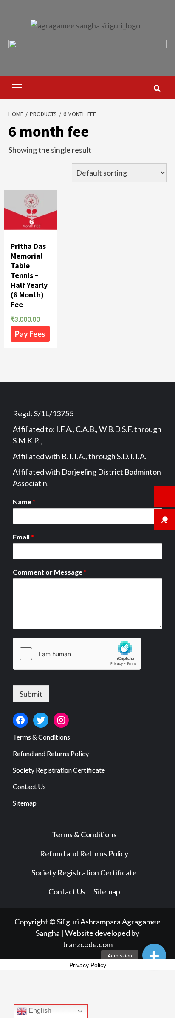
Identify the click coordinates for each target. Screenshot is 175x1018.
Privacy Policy (87, 965)
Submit (31, 694)
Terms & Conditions (41, 737)
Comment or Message (50, 572)
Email (23, 537)
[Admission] (154, 955)
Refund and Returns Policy (51, 753)
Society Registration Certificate (59, 770)
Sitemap (25, 803)
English (39, 1010)
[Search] (157, 88)
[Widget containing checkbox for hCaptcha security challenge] (77, 654)
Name (24, 502)
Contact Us (29, 786)
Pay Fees (30, 333)
